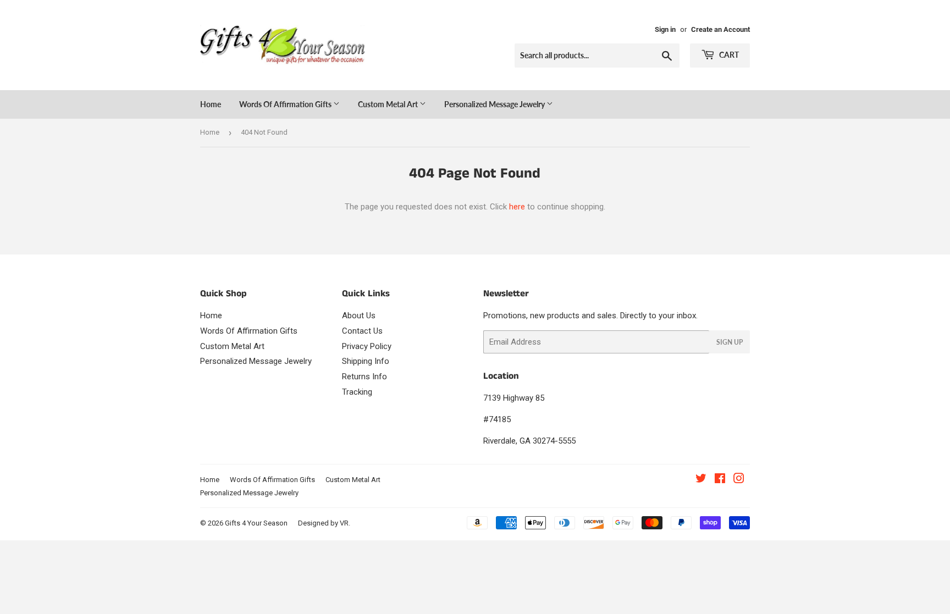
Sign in (665, 29)
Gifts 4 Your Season (256, 523)
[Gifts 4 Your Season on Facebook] (720, 480)
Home (210, 104)
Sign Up (729, 342)
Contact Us (362, 331)
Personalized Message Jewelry (495, 104)
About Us (358, 315)
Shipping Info (365, 361)
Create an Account (720, 29)
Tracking (357, 392)
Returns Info (364, 376)
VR (344, 523)
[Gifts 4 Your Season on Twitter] (700, 480)
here (517, 207)
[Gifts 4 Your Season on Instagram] (738, 480)
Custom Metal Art (388, 104)
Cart (728, 54)
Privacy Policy (366, 346)
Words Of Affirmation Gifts (286, 104)
